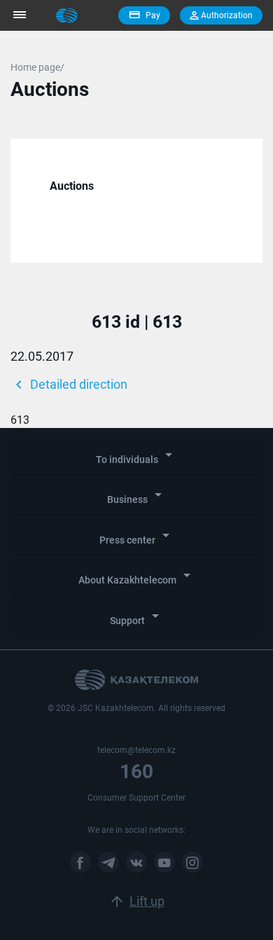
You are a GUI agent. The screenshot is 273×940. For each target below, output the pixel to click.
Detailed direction (68, 384)
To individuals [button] (136, 455)
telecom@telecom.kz (136, 750)
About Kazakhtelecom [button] (136, 576)
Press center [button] (136, 536)
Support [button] (137, 616)
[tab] (136, 456)
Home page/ (37, 67)
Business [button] (137, 495)
